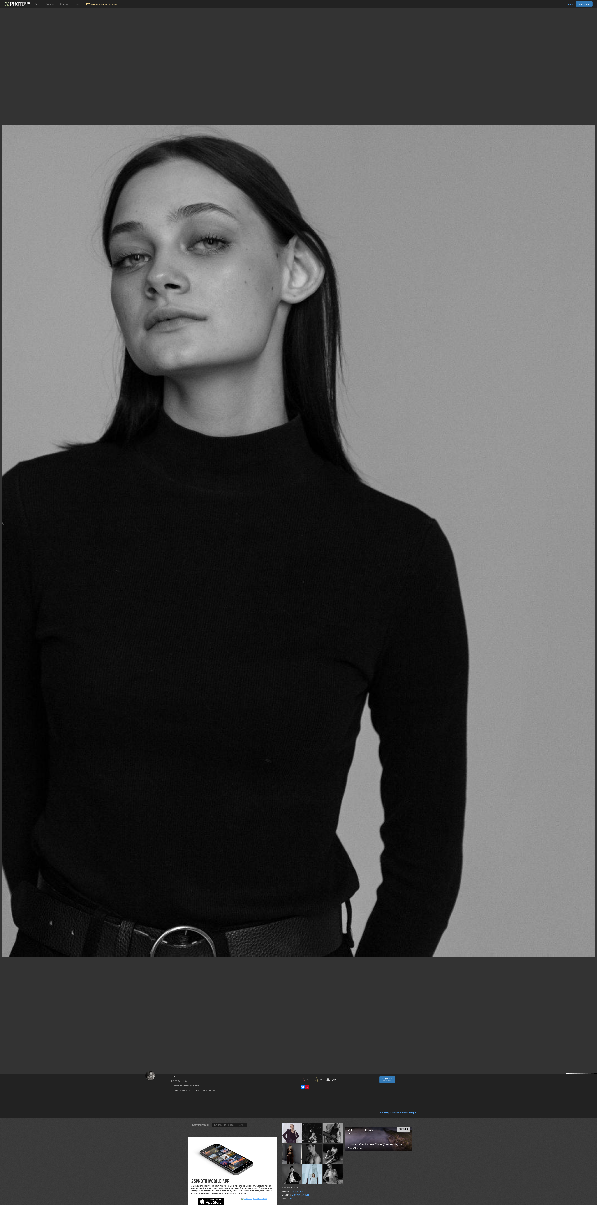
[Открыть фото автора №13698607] (333, 1133)
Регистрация (584, 4)
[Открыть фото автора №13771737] (312, 1133)
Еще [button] (77, 4)
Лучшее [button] (64, 4)
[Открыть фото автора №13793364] (292, 1133)
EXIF (242, 1124)
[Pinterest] (307, 1087)
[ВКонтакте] (303, 1087)
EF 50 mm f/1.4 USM (300, 1195)
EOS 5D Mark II (296, 1191)
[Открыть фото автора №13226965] (292, 1154)
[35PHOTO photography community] (17, 4)
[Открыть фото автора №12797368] (312, 1154)
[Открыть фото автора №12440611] (333, 1174)
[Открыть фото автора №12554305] (292, 1174)
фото (295, 1188)
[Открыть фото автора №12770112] (333, 1154)
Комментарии (200, 1124)
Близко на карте (224, 1124)
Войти (570, 4)
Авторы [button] (50, 4)
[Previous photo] (3, 523)
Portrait (291, 1198)
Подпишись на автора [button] (387, 1080)
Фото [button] (37, 4)
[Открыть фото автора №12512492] (312, 1174)
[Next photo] (594, 523)
